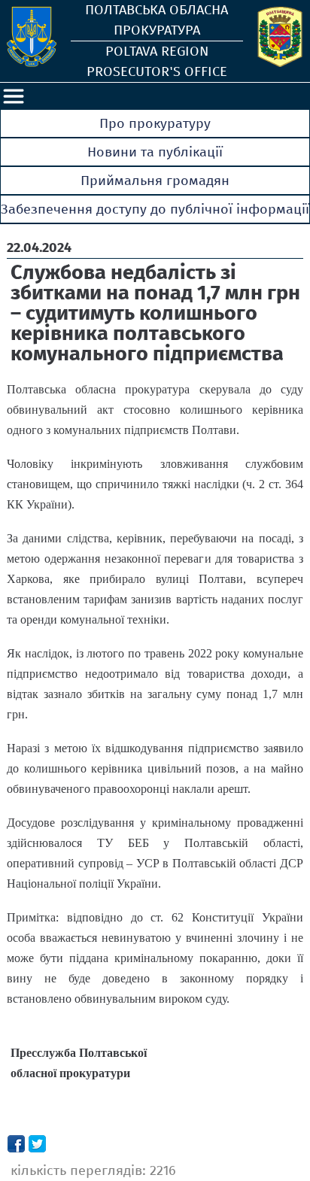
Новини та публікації (155, 152)
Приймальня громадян (155, 180)
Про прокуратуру (155, 123)
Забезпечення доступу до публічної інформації (155, 209)
